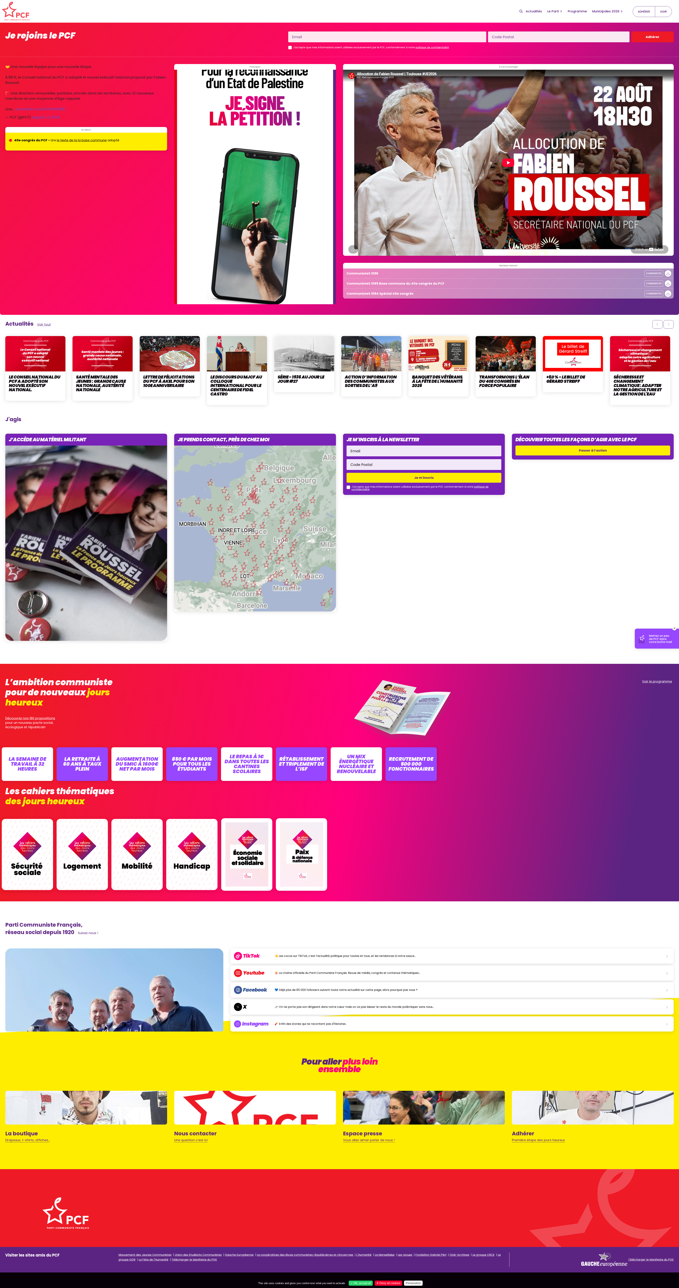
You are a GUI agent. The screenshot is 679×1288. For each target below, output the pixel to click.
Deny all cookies (389, 1283)
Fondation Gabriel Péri (430, 1255)
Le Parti (553, 11)
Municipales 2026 (605, 11)
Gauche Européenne (239, 1255)
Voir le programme (657, 681)
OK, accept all (362, 1283)
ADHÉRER (644, 12)
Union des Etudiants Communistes (198, 1255)
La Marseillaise (384, 1255)
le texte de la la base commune (82, 140)
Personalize (413, 1283)
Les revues (405, 1255)
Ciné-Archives (459, 1255)
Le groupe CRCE (483, 1255)
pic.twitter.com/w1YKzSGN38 (40, 109)
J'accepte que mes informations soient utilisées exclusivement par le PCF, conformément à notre (371, 47)
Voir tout (44, 324)
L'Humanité (364, 1255)
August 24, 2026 (46, 117)
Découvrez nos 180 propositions (30, 718)
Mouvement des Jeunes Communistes (145, 1255)
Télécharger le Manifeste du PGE (194, 1260)
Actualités (534, 11)
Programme (577, 11)
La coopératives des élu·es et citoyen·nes (305, 1255)
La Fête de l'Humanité (153, 1260)
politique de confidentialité (432, 47)
